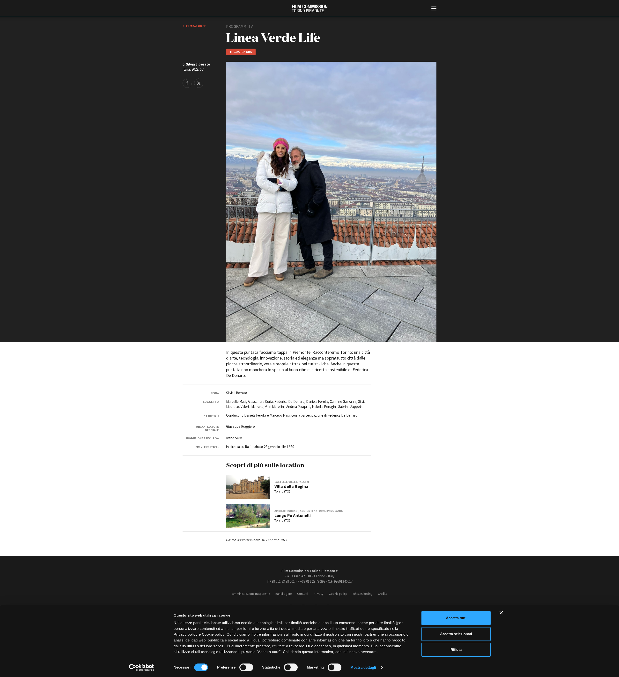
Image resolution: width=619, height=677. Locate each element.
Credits (382, 594)
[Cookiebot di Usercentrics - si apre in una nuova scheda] (141, 667)
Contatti (302, 594)
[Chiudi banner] (501, 612)
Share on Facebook (187, 83)
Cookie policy (338, 594)
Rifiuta (456, 650)
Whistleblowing (362, 594)
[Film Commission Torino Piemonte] (309, 8)
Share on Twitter (198, 83)
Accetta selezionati (456, 634)
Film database (196, 26)
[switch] (246, 667)
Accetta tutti (456, 618)
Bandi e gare (283, 594)
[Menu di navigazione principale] (433, 9)
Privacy (318, 594)
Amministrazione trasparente (251, 594)
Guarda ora (243, 52)
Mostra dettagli (363, 667)
